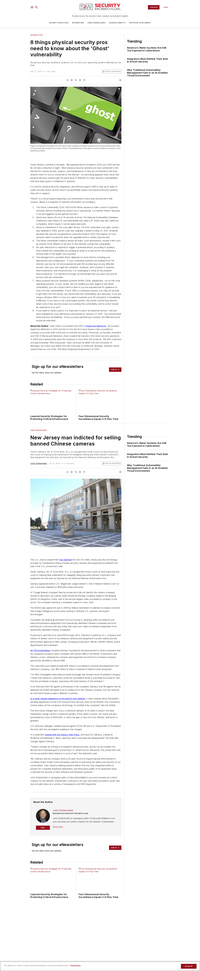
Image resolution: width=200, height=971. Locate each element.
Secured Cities (36, 35)
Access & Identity (117, 23)
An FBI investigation (40, 650)
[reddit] (80, 80)
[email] (84, 80)
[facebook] (67, 80)
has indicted (65, 559)
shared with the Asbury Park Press (62, 734)
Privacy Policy (75, 965)
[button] (32, 7)
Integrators (78, 23)
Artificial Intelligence (140, 23)
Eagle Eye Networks (96, 326)
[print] (120, 80)
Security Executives (58, 23)
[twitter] (76, 80)
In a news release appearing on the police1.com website (57, 698)
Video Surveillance (96, 23)
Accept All (188, 966)
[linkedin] (71, 80)
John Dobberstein (38, 463)
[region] (100, 966)
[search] (36, 7)
